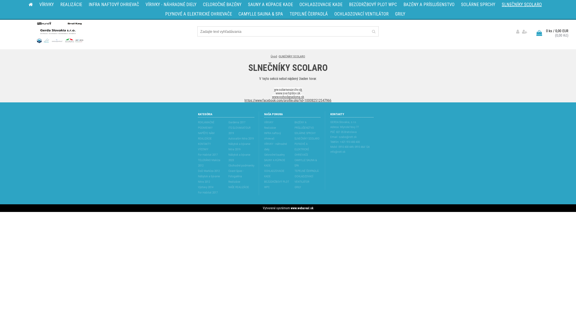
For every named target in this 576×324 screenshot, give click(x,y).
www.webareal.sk (302, 208)
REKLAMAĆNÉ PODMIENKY (206, 125)
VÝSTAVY (203, 149)
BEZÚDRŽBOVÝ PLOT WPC (276, 184)
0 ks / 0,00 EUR (557, 31)
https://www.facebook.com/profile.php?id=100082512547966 (288, 100)
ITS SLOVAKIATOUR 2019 (239, 130)
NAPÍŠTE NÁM (206, 133)
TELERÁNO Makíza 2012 (209, 162)
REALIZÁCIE (205, 138)
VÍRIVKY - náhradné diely (275, 146)
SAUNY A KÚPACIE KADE (274, 162)
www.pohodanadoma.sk (288, 97)
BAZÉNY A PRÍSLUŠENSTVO (304, 125)
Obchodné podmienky (241, 165)
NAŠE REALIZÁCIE (238, 187)
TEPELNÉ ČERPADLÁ (307, 171)
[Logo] (60, 32)
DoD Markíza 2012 (209, 171)
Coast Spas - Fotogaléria (236, 173)
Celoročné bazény (274, 154)
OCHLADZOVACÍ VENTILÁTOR (304, 179)
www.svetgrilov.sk (288, 93)
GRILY (298, 187)
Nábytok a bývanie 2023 (239, 157)
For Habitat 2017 (208, 154)
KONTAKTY (204, 144)
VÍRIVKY (268, 122)
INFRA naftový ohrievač (272, 135)
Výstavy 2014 (205, 187)
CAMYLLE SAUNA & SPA (306, 162)
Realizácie (234, 181)
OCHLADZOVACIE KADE (274, 173)
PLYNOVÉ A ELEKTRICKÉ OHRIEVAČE (302, 149)
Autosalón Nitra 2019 (241, 138)
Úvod (274, 56)
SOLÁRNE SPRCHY (305, 133)
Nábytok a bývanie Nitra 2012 (209, 179)
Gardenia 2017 (236, 122)
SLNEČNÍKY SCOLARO (292, 56)
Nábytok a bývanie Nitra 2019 (239, 146)
